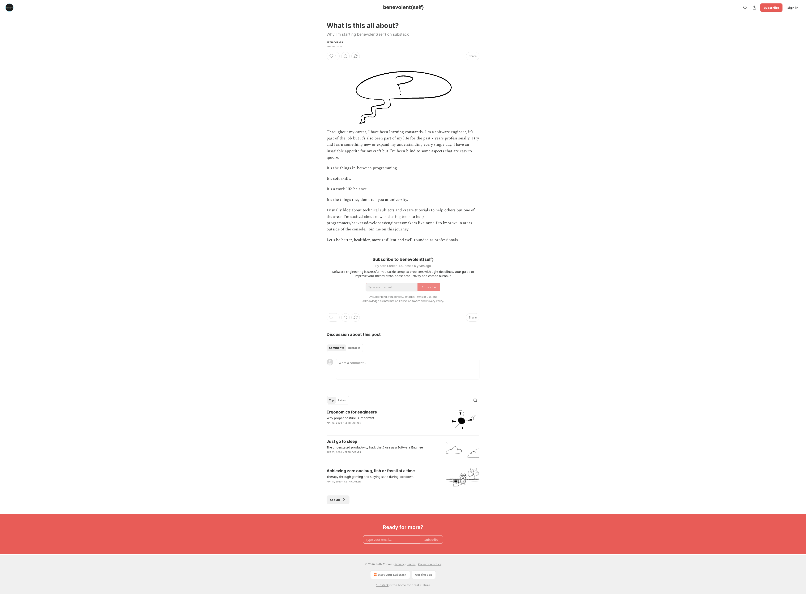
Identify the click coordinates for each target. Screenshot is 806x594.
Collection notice (429, 564)
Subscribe (771, 7)
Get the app (423, 575)
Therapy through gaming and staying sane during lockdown (370, 476)
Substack (382, 585)
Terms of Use (423, 297)
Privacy (399, 564)
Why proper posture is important (350, 418)
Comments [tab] (336, 348)
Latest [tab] (342, 400)
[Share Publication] (754, 7)
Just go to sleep (342, 441)
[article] (403, 421)
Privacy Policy (434, 301)
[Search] (745, 7)
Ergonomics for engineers (352, 412)
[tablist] (345, 348)
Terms (411, 564)
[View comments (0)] (345, 56)
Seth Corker (335, 42)
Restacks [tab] (354, 348)
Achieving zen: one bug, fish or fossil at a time (371, 470)
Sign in (793, 7)
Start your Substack (392, 575)
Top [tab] (331, 400)
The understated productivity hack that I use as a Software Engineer (375, 447)
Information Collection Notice (401, 301)
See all (335, 500)
